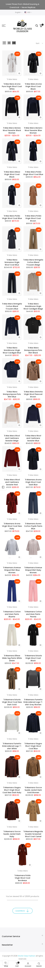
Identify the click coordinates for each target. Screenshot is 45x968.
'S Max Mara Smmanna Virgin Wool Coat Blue (11, 262)
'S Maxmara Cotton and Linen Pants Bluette (12, 614)
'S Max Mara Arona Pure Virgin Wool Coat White (12, 86)
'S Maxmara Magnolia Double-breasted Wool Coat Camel (33, 834)
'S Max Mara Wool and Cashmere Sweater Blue (33, 438)
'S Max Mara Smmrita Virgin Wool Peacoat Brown (33, 394)
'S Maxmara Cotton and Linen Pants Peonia (33, 614)
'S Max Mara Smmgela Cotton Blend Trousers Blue (12, 306)
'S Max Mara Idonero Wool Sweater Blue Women (33, 130)
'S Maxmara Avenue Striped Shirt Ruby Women (33, 570)
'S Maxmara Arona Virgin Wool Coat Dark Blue (33, 482)
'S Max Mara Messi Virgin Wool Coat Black (12, 174)
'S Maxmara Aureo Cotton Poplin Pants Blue (33, 526)
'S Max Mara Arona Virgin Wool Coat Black (33, 86)
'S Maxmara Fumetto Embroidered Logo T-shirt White (12, 746)
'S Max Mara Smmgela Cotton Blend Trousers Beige (33, 262)
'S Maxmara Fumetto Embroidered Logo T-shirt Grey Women (33, 702)
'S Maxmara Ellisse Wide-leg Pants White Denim (12, 658)
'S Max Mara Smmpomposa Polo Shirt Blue (12, 394)
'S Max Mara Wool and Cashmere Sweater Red (12, 482)
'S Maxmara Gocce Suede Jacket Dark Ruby (11, 834)
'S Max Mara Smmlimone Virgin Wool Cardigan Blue (12, 350)
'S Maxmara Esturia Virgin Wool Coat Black (33, 658)
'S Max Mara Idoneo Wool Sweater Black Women (12, 130)
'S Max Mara (12, 79)
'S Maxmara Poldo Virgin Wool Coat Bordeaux (22, 878)
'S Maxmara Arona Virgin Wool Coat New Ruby (12, 526)
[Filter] (3, 487)
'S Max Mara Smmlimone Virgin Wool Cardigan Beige (33, 306)
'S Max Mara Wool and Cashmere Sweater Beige (12, 438)
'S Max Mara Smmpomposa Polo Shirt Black (33, 350)
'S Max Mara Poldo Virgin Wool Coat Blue (33, 173)
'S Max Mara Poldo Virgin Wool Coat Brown (33, 218)
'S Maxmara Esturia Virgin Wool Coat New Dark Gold (12, 702)
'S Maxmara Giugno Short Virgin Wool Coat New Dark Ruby (11, 790)
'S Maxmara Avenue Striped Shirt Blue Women (12, 570)
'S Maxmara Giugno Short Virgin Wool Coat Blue (33, 746)
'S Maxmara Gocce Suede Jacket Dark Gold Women (33, 790)
